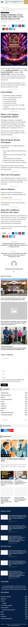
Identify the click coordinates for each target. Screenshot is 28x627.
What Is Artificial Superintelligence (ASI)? (13, 460)
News (2, 410)
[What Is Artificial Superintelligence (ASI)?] (14, 448)
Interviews (3, 406)
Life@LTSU (7, 12)
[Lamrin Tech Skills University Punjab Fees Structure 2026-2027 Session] (20, 491)
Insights (3, 404)
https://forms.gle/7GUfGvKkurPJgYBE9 (11, 199)
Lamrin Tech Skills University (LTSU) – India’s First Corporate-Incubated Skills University (13, 298)
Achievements (4, 393)
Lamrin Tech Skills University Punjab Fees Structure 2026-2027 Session (20, 499)
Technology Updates (6, 415)
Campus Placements (6, 399)
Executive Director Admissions (9, 20)
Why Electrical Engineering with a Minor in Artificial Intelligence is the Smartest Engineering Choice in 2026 (18, 528)
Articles (3, 397)
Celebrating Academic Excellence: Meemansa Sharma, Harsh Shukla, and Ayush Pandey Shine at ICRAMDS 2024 (13, 348)
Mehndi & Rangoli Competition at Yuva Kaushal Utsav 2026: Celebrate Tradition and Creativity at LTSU (14, 245)
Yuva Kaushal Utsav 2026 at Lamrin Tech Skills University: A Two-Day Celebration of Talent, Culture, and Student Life (14, 323)
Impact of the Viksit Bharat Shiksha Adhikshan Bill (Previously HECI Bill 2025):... (6, 500)
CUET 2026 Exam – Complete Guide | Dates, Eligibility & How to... (20, 482)
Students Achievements (7, 412)
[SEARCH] (25, 419)
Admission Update (6, 395)
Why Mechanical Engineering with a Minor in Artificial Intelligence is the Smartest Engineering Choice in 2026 (18, 517)
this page (24, 589)
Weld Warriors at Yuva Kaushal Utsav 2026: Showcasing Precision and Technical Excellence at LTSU (14, 255)
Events (2, 12)
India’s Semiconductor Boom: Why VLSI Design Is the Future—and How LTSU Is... (7, 483)
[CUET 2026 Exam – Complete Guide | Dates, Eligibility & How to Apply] (20, 475)
